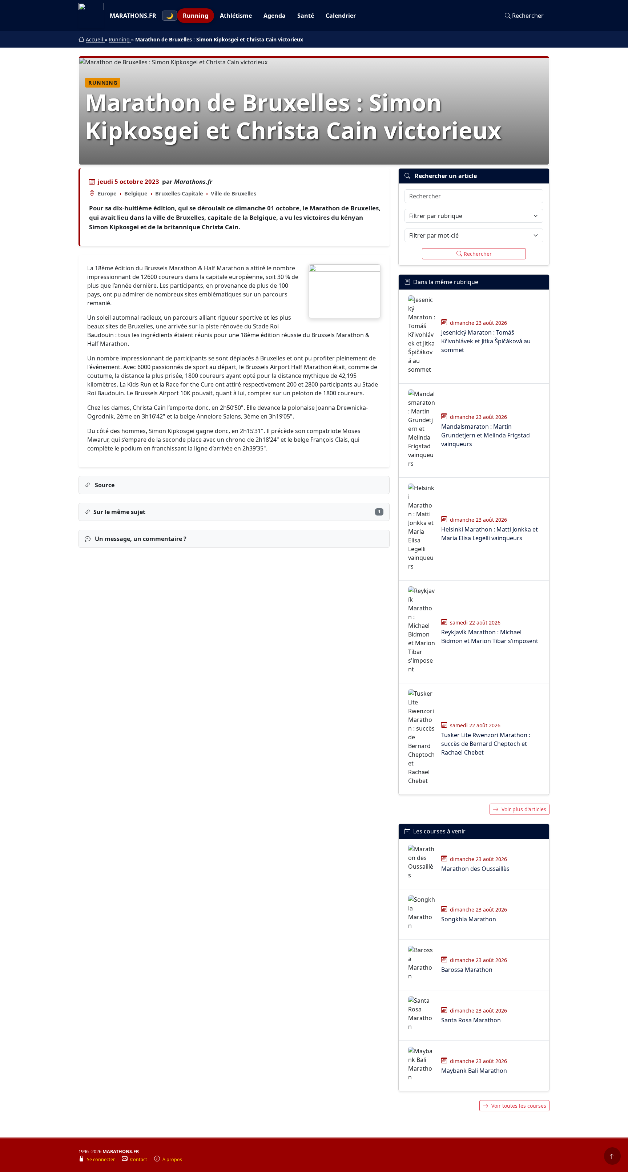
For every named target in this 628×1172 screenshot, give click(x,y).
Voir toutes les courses (518, 1105)
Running (195, 16)
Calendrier (341, 16)
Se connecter (101, 1159)
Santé (305, 16)
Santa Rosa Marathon (471, 1020)
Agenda (274, 16)
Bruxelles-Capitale (179, 193)
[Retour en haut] (612, 1156)
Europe (107, 193)
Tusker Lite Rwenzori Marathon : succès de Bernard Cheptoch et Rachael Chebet (485, 743)
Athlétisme (236, 16)
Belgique (136, 193)
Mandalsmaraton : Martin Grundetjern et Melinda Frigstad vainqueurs (485, 435)
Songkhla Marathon (468, 919)
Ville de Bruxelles (233, 193)
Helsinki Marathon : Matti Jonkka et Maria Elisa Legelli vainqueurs (489, 533)
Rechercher (528, 16)
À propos (172, 1159)
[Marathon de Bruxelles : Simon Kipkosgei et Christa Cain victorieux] (344, 291)
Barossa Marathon (466, 970)
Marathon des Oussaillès (475, 869)
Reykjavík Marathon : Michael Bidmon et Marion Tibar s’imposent (489, 636)
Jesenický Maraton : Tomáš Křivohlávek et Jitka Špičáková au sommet (486, 341)
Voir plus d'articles (524, 809)
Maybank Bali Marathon (474, 1071)
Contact (139, 1159)
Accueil (95, 39)
